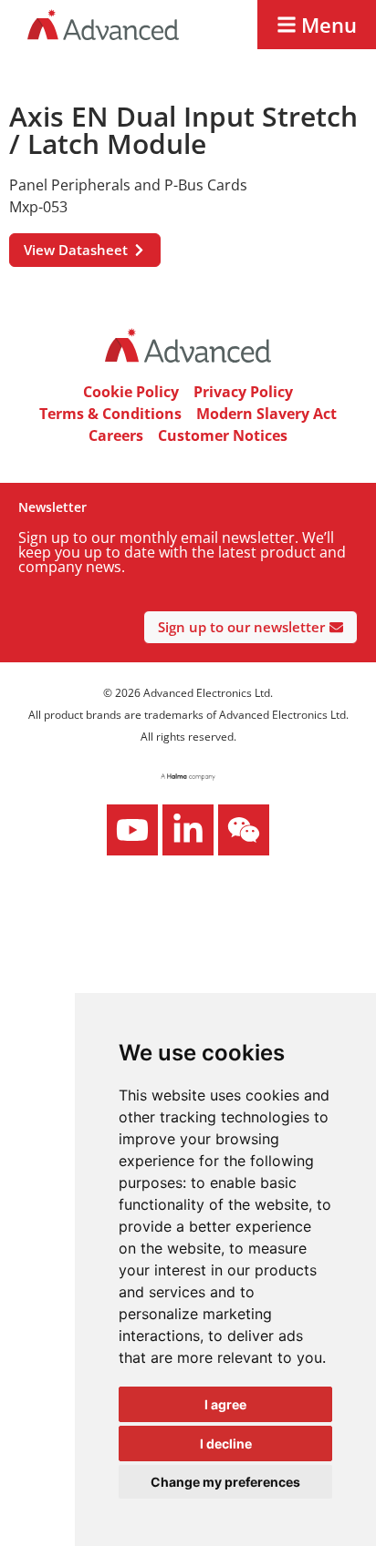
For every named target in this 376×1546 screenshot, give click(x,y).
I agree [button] (225, 1404)
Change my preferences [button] (225, 1482)
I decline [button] (226, 1443)
